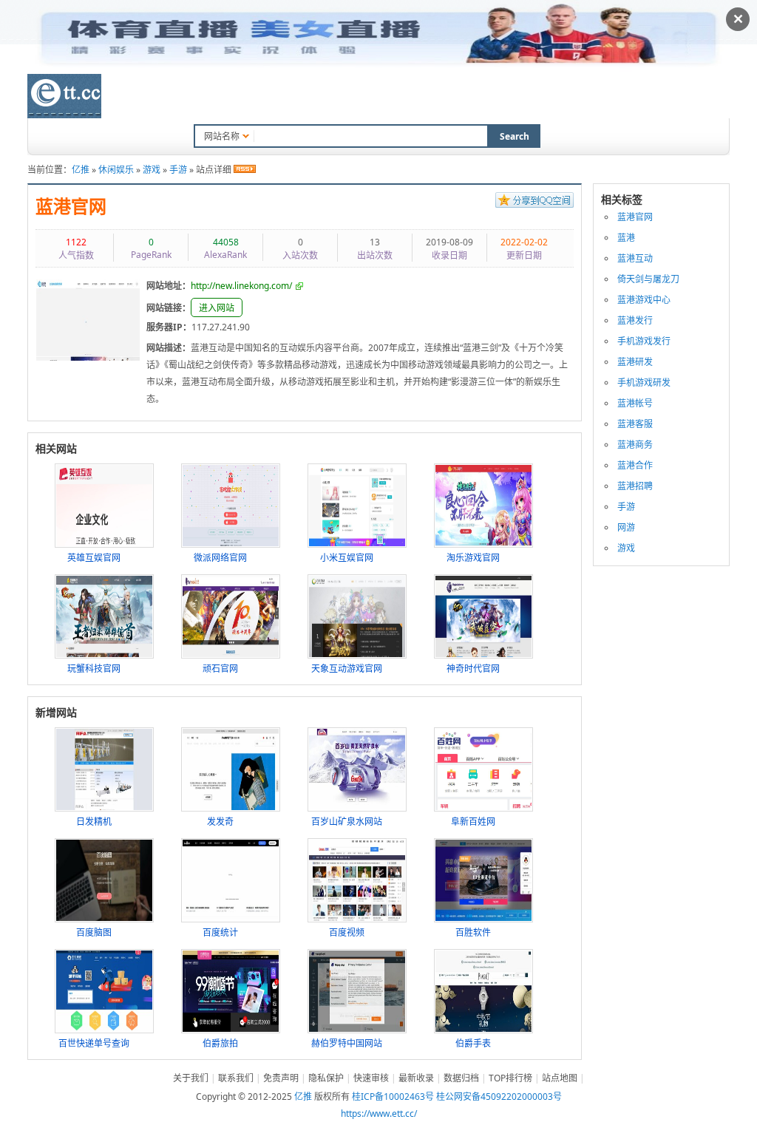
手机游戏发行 (644, 341)
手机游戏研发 (644, 382)
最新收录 (416, 1078)
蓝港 (626, 237)
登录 (693, 95)
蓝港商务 (635, 444)
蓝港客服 (635, 424)
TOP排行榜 (409, 97)
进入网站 (216, 308)
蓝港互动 (635, 258)
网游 (626, 527)
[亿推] (64, 96)
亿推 (80, 169)
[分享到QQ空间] (534, 201)
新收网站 (279, 97)
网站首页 (153, 97)
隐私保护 (326, 1078)
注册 (721, 95)
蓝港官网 (70, 207)
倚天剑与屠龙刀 (648, 279)
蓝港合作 (635, 465)
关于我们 (190, 1078)
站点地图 (559, 1078)
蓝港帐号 (635, 403)
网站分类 (216, 97)
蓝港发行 (635, 320)
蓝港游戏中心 (644, 299)
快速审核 (371, 1078)
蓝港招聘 (635, 486)
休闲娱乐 (116, 169)
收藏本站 (477, 97)
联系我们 (539, 97)
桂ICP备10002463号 (393, 1096)
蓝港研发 (635, 362)
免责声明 (281, 1078)
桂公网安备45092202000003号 (499, 1096)
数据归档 (341, 97)
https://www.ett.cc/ (379, 1113)
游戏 (151, 169)
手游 (178, 169)
